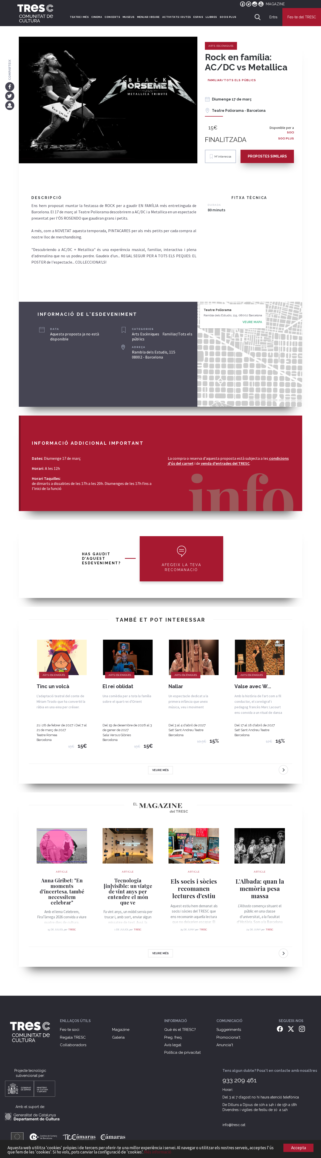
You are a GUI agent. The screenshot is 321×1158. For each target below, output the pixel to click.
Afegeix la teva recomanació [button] (181, 567)
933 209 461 (239, 1080)
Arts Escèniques (220, 45)
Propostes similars (267, 156)
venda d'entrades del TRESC (225, 463)
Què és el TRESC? (180, 1029)
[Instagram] (302, 1028)
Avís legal (172, 1045)
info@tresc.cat (233, 1125)
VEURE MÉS (160, 770)
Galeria (118, 1037)
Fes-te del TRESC (301, 17)
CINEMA (96, 17)
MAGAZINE (275, 4)
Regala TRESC (73, 1037)
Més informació (157, 1152)
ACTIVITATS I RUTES (176, 17)
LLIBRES (211, 17)
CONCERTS (112, 17)
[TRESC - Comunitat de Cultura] (35, 13)
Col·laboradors (73, 1045)
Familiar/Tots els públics (232, 80)
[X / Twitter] (291, 1028)
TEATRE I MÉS (79, 17)
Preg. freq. (173, 1037)
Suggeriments (228, 1029)
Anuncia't (224, 1045)
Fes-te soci (69, 1029)
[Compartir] (9, 105)
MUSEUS (129, 17)
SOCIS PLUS (228, 17)
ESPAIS (198, 17)
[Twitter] (9, 96)
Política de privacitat (182, 1052)
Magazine (120, 1029)
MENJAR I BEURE (148, 17)
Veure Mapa (252, 322)
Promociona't (228, 1037)
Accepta (298, 1147)
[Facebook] (9, 86)
